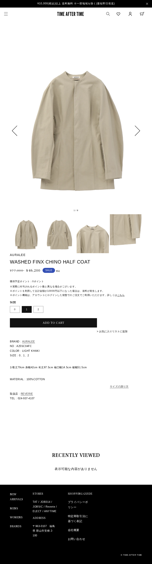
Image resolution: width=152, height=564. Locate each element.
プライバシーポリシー (78, 504)
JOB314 (45, 501)
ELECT (37, 511)
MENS (14, 508)
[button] (6, 14)
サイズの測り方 (119, 386)
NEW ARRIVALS (16, 497)
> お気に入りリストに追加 (112, 331)
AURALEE (28, 341)
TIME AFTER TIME (132, 555)
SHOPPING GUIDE (80, 494)
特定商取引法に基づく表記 (78, 519)
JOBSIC (38, 506)
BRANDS (16, 526)
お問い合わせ (76, 539)
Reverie (50, 506)
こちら (121, 295)
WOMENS (16, 517)
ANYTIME (50, 511)
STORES (38, 494)
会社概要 (73, 530)
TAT (35, 501)
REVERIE (27, 393)
